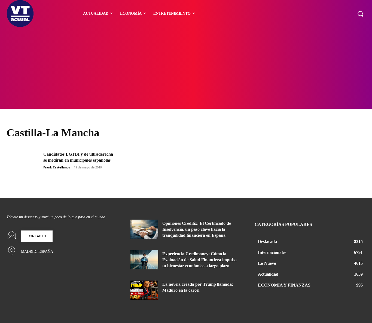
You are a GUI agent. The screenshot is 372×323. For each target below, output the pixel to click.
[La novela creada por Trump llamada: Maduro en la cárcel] (144, 290)
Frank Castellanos (56, 167)
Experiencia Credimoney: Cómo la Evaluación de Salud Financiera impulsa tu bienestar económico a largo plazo (199, 259)
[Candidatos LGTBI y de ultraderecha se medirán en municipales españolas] (23, 163)
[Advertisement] (186, 68)
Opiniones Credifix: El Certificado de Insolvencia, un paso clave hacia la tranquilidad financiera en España (196, 229)
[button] (360, 13)
